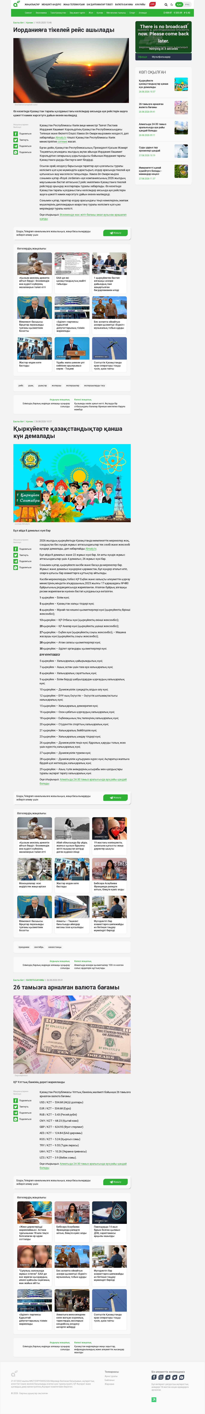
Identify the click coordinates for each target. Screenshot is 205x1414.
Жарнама (109, 1384)
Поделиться (25, 133)
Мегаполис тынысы (116, 13)
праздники (24, 947)
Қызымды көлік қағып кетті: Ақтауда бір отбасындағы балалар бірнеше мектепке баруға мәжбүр (99, 406)
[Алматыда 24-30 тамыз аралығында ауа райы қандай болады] (181, 127)
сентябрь (39, 947)
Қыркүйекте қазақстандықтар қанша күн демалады (153, 84)
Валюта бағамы (124, 4)
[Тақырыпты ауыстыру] (171, 4)
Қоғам (100, 13)
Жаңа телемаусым (74, 4)
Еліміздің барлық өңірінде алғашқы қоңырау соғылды (46, 405)
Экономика (41, 13)
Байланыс (110, 1380)
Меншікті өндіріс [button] (51, 4)
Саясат (28, 13)
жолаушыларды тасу (94, 385)
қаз (179, 4)
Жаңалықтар (32, 4)
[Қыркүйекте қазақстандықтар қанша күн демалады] (181, 84)
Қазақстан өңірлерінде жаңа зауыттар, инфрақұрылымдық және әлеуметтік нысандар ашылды (99, 1349)
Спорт (132, 13)
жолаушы (56, 385)
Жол (91, 13)
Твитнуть (24, 140)
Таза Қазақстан (58, 13)
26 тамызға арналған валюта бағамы (151, 106)
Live (152, 4)
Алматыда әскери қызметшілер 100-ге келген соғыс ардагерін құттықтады (99, 966)
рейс (21, 385)
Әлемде (143, 13)
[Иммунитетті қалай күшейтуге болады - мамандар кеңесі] (181, 171)
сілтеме (62, 141)
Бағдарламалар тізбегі (100, 4)
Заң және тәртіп (77, 13)
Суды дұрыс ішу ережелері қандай (149, 149)
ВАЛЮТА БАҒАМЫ (35, 980)
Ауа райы (140, 4)
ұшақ (30, 385)
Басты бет (18, 22)
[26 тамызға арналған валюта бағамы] (181, 107)
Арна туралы (111, 1376)
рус (187, 4)
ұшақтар (42, 385)
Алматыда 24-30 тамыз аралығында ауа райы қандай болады (152, 127)
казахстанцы (54, 947)
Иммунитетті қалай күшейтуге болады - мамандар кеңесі (150, 171)
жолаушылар (72, 385)
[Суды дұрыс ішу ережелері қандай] (181, 151)
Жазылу (117, 233)
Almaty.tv (61, 137)
